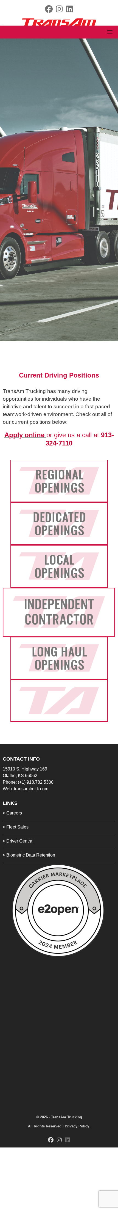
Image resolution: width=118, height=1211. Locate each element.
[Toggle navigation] (109, 31)
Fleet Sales (17, 827)
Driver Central (20, 841)
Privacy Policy (77, 1126)
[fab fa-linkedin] (67, 1140)
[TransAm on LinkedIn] (69, 10)
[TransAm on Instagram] (59, 1140)
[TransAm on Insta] (59, 10)
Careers (14, 813)
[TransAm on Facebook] (49, 10)
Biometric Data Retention (30, 855)
